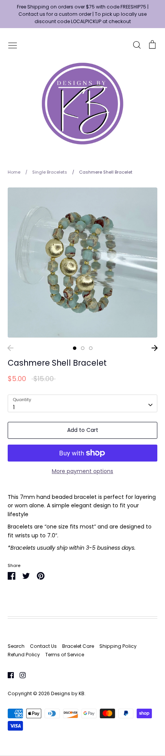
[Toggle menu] (13, 45)
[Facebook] (8, 675)
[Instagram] (20, 675)
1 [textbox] (14, 407)
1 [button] (74, 348)
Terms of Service (64, 654)
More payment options (82, 471)
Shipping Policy (118, 646)
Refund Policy (24, 654)
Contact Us (43, 646)
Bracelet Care (78, 646)
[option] (82, 262)
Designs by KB (67, 693)
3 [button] (90, 348)
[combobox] (82, 403)
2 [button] (82, 348)
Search (16, 646)
